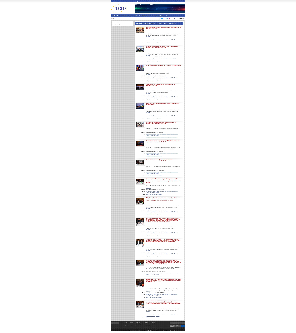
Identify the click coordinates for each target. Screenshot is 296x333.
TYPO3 (147, 330)
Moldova (172, 39)
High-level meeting (165, 137)
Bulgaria (154, 39)
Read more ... (148, 36)
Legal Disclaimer (179, 330)
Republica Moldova (139, 323)
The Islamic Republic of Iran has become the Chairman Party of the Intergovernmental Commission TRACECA (162, 47)
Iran (160, 39)
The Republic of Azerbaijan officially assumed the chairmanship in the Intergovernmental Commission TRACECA (162, 141)
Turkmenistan (147, 325)
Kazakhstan (164, 39)
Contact (127, 1)
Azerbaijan (151, 39)
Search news (116, 22)
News (113, 18)
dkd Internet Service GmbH (136, 330)
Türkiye (150, 135)
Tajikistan (176, 58)
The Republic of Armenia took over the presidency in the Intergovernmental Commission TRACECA (159, 160)
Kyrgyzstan (168, 39)
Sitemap (131, 1)
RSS (183, 330)
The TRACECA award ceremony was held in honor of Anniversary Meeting (163, 65)
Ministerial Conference (173, 137)
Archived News (117, 24)
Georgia (158, 39)
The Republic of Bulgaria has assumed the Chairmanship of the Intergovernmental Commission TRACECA (161, 123)
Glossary (136, 1)
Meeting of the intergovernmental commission (154, 42)
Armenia (147, 39)
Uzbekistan (157, 135)
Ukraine (153, 135)
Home (123, 1)
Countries (182, 18)
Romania (176, 39)
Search (112, 1)
